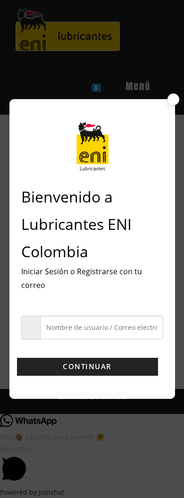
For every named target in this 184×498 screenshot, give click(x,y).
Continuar (87, 366)
